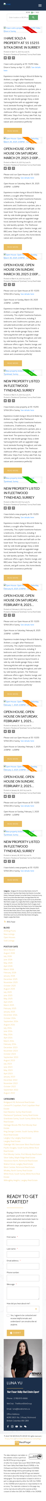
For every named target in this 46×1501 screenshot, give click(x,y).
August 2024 (9, 1024)
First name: (11, 1237)
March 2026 (9, 969)
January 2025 (9, 1011)
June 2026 (8, 959)
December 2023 (10, 1047)
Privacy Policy (9, 1438)
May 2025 (8, 998)
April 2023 (8, 1073)
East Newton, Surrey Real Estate (18, 1111)
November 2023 (11, 1050)
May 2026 (8, 962)
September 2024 (11, 1021)
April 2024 (8, 1037)
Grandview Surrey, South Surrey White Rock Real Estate (23, 896)
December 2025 (10, 979)
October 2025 (10, 985)
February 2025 (10, 1008)
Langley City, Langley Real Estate (20, 902)
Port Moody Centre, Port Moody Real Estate (23, 1154)
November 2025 (11, 982)
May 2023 (8, 1070)
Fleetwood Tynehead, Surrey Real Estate (26, 54)
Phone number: (13, 1272)
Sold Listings (9, 940)
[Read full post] (23, 31)
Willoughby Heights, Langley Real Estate (21, 1180)
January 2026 (9, 975)
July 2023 (8, 1063)
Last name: (11, 1248)
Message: (11, 1284)
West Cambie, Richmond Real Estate (19, 1167)
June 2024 (8, 1031)
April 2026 (8, 966)
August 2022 (9, 1092)
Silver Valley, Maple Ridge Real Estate (18, 908)
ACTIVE (28, 12)
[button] (8, 1426)
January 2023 (9, 1076)
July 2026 (8, 956)
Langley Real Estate (35, 902)
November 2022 (11, 1083)
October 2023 (10, 1053)
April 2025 (8, 1001)
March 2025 (9, 1005)
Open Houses (9, 937)
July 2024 (8, 1027)
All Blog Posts (10, 930)
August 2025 (9, 988)
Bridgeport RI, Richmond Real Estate (21, 891)
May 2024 (8, 1034)
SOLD (37, 12)
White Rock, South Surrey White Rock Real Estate (17, 915)
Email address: (13, 1260)
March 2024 (9, 1040)
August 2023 (9, 1060)
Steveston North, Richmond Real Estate (21, 1160)
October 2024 (10, 1018)
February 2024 (10, 1044)
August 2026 (9, 953)
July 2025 (8, 992)
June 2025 (8, 995)
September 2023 (11, 1057)
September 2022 (11, 1089)
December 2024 (10, 1014)
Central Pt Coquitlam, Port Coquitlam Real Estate (21, 892)
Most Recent (9, 949)
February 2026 (10, 972)
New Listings (9, 934)
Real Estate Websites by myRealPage (28, 1438)
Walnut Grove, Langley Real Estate (26, 911)
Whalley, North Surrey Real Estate (31, 913)
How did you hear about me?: (18, 1303)
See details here (27, 177)
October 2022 (10, 1086)
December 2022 (10, 1079)
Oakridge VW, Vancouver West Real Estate (15, 904)
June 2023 (8, 1066)
